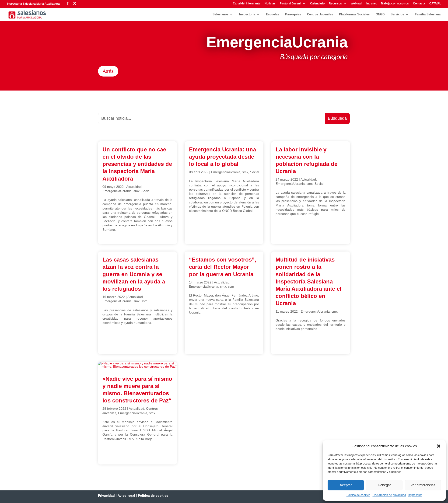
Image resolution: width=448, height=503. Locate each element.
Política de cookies (358, 495)
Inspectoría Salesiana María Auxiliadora (33, 3)
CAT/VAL (435, 3)
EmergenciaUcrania (117, 191)
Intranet (371, 3)
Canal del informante (246, 3)
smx (136, 191)
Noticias (270, 3)
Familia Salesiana (428, 14)
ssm (144, 301)
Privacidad (106, 495)
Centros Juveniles (320, 14)
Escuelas (272, 14)
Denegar (384, 485)
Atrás (108, 71)
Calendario (317, 3)
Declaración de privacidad (389, 495)
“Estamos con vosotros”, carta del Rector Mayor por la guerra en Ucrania (222, 266)
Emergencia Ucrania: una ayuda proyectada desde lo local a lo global (222, 156)
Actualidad (134, 187)
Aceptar (346, 485)
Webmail (356, 3)
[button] (438, 446)
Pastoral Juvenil (290, 3)
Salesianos (220, 14)
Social (145, 191)
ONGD (380, 14)
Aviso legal (126, 495)
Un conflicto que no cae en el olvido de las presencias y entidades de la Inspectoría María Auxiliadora (137, 164)
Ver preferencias (422, 485)
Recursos (335, 3)
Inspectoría (247, 14)
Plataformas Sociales (354, 14)
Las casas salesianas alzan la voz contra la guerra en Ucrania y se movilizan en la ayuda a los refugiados (133, 274)
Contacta (419, 3)
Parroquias (293, 14)
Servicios (397, 14)
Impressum (415, 495)
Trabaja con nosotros (395, 3)
